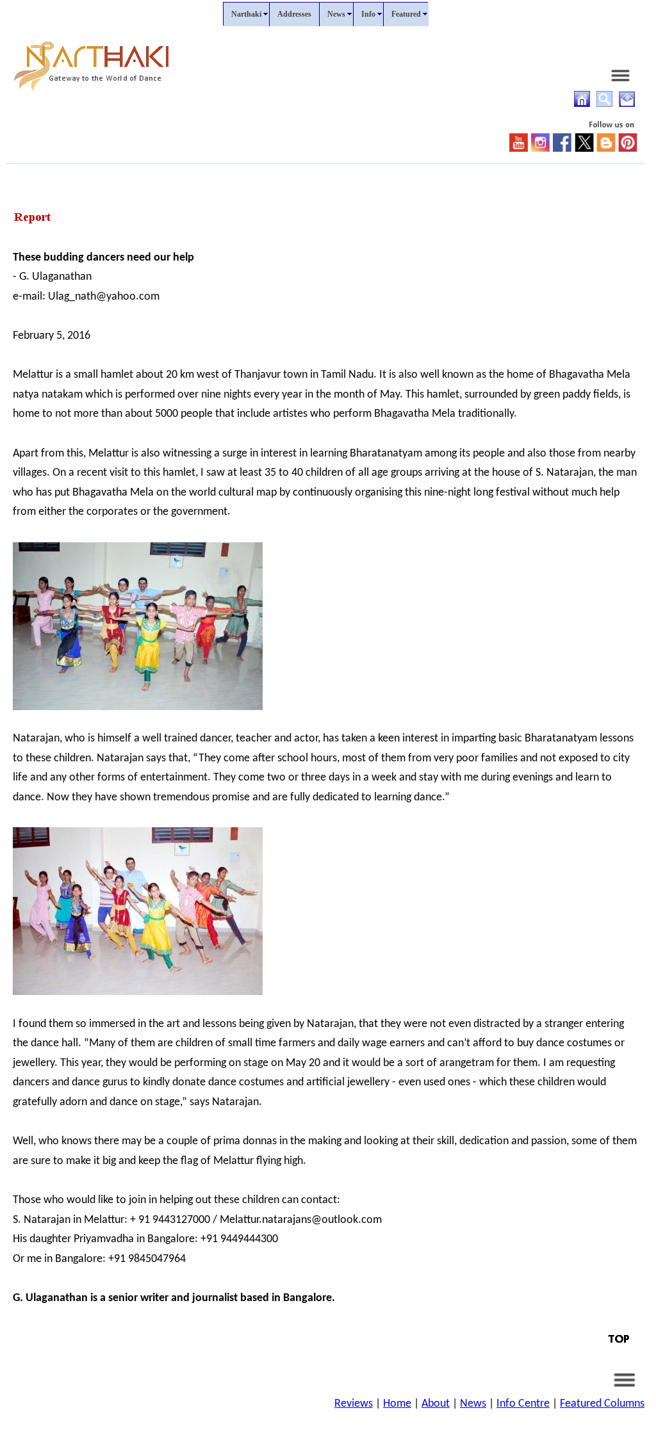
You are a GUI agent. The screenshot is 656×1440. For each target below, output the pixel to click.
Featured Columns (602, 1404)
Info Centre (523, 1404)
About (436, 1404)
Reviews (353, 1404)
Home (397, 1404)
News (473, 1404)
